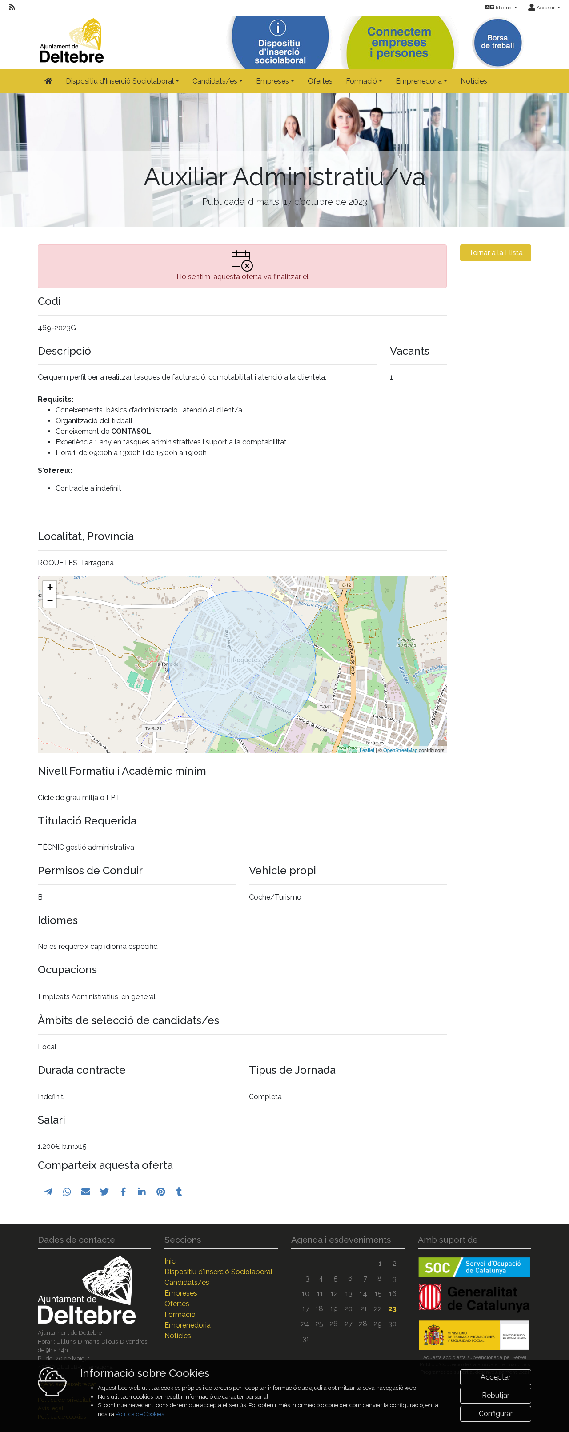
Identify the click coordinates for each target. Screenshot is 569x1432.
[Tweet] (104, 1192)
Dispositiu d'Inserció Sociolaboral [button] (120, 81)
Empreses (180, 1293)
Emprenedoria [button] (419, 81)
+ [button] (50, 587)
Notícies (474, 81)
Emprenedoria (187, 1325)
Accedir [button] (545, 7)
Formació (180, 1314)
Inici (170, 1261)
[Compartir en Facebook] (123, 1192)
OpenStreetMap (400, 749)
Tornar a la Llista (496, 252)
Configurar (496, 1413)
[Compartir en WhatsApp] (67, 1192)
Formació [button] (361, 81)
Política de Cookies (140, 1414)
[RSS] (12, 7)
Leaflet (367, 749)
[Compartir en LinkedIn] (142, 1192)
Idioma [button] (503, 7)
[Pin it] (160, 1192)
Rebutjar (495, 1395)
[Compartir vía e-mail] (85, 1192)
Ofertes (320, 81)
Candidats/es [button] (214, 81)
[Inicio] (71, 38)
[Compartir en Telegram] (48, 1192)
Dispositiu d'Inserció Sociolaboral (218, 1272)
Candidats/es (186, 1282)
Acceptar (496, 1377)
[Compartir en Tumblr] (179, 1192)
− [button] (50, 600)
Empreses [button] (272, 81)
